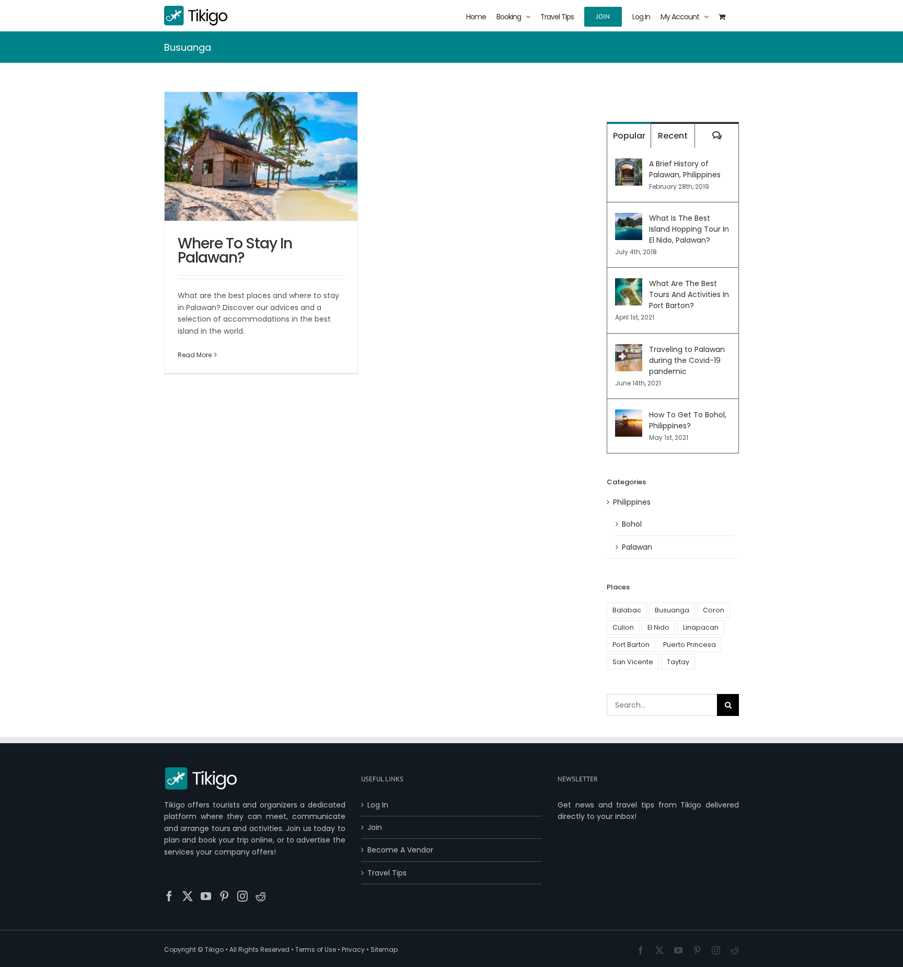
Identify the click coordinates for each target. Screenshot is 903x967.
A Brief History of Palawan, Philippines (685, 169)
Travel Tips (387, 873)
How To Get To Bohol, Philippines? (687, 420)
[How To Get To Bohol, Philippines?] (628, 415)
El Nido (658, 627)
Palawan (637, 547)
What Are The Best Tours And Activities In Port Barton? (689, 294)
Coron (713, 610)
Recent (673, 136)
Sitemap (384, 949)
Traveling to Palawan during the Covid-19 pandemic (687, 360)
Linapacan (701, 627)
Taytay (678, 661)
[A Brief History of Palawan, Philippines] (628, 164)
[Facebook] (169, 896)
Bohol (632, 524)
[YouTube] (206, 896)
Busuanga (672, 610)
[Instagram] (242, 896)
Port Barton (631, 644)
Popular (629, 136)
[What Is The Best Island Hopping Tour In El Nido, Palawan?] (628, 218)
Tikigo (214, 949)
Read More (195, 354)
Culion (623, 627)
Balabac (626, 610)
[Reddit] (261, 896)
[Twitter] (187, 896)
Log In (377, 805)
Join (374, 827)
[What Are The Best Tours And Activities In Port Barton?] (628, 284)
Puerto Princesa (689, 644)
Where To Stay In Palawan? (235, 250)
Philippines (632, 502)
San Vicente (632, 661)
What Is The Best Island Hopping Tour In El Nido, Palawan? (689, 229)
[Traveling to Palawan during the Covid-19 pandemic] (628, 350)
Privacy (353, 949)
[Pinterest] (224, 896)
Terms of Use (315, 949)
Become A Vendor (400, 850)
